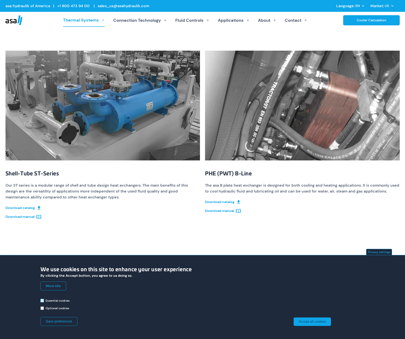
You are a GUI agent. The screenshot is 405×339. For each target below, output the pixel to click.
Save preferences (59, 321)
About (264, 20)
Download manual (20, 216)
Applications (231, 20)
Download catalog (20, 208)
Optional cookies (57, 308)
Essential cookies (58, 300)
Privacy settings (379, 252)
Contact (293, 20)
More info (53, 286)
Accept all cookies (312, 321)
